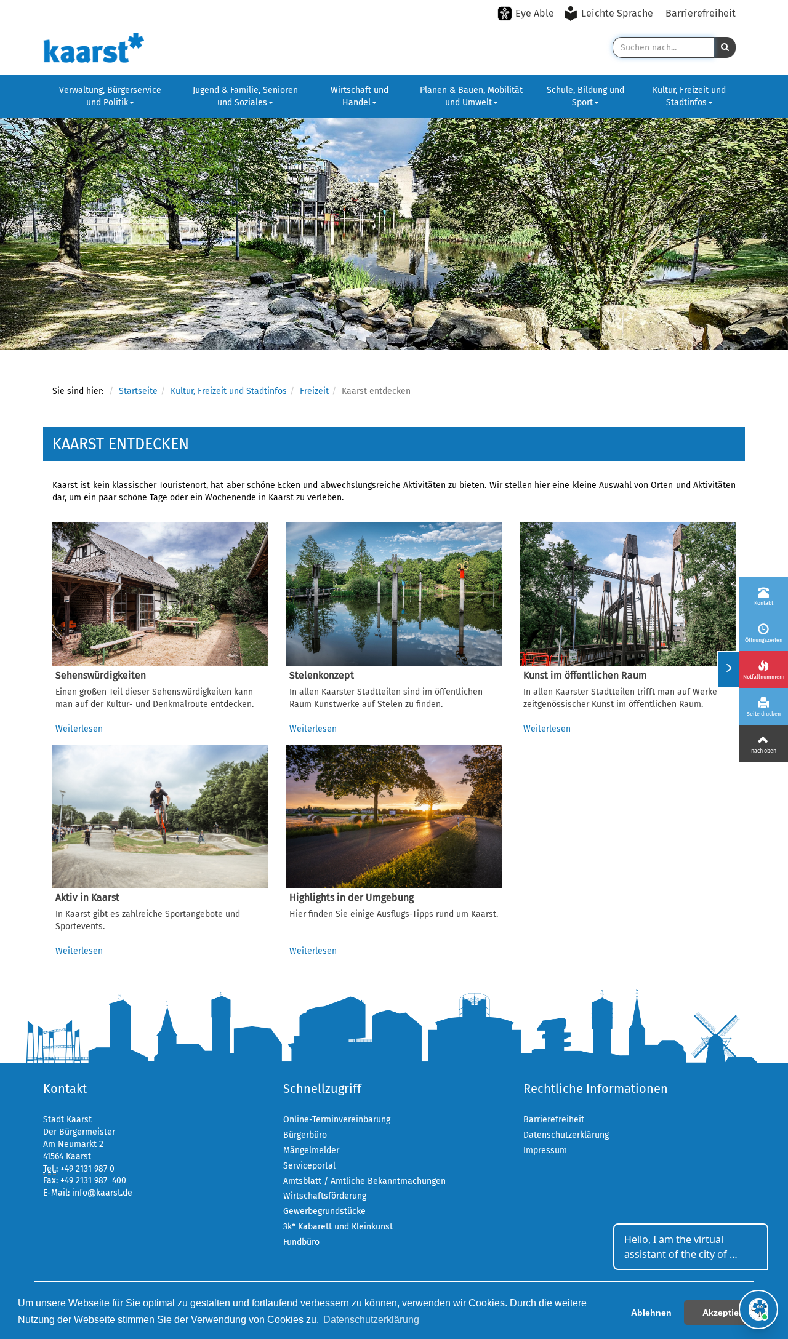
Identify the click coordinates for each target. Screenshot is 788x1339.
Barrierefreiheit (700, 13)
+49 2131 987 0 (87, 1169)
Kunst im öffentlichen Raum (585, 675)
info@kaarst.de (102, 1193)
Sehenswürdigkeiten (100, 675)
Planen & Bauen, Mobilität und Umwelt (471, 96)
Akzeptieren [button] (727, 1312)
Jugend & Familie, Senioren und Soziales (245, 96)
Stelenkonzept (321, 675)
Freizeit (314, 391)
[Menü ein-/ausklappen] (728, 669)
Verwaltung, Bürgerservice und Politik (110, 96)
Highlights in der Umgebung (351, 897)
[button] (725, 47)
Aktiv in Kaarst (87, 897)
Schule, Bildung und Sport (585, 96)
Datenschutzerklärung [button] (371, 1319)
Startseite (138, 391)
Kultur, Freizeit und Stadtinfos (689, 96)
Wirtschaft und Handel (359, 96)
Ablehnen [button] (651, 1312)
